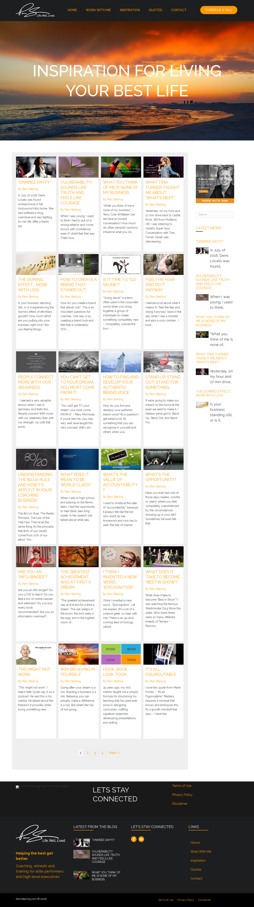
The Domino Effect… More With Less (32, 284)
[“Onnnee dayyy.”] (36, 167)
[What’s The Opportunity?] (163, 459)
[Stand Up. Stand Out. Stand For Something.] (163, 361)
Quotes (155, 10)
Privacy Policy (182, 795)
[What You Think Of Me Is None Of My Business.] (121, 167)
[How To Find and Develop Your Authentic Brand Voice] (121, 361)
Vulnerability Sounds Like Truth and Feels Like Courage (76, 192)
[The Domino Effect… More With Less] (36, 264)
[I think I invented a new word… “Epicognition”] (121, 556)
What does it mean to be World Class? (76, 479)
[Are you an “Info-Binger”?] (36, 556)
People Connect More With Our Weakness (36, 382)
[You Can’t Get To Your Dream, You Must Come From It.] (79, 361)
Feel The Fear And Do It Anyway (160, 284)
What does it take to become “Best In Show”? (162, 577)
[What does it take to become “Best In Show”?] (163, 556)
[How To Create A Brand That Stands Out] (79, 264)
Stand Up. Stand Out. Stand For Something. (163, 382)
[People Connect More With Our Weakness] (36, 361)
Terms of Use (181, 786)
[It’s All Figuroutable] (163, 654)
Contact (179, 10)
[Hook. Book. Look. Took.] (121, 654)
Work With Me (98, 10)
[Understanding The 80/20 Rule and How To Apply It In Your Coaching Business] (36, 459)
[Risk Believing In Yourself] (79, 654)
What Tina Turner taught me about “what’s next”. (212, 358)
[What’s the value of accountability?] (121, 459)
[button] (218, 10)
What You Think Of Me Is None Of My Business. (120, 187)
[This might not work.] (36, 654)
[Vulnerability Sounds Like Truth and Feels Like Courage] (79, 167)
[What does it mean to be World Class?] (79, 459)
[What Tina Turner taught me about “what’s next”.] (163, 167)
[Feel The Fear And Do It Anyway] (163, 264)
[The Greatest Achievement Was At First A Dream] (79, 556)
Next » (114, 753)
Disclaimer (179, 804)
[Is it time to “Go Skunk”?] (121, 264)
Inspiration (130, 10)
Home (72, 10)
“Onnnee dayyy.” (34, 182)
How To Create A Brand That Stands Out (79, 284)
